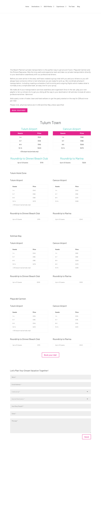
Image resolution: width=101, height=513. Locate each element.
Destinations (35, 6)
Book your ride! (19, 110)
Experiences (60, 6)
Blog (78, 6)
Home (27, 6)
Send (86, 437)
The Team (72, 6)
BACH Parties (48, 6)
